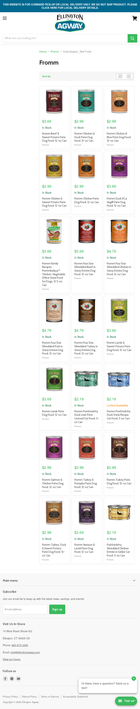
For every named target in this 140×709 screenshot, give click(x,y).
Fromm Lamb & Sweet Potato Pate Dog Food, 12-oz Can (119, 346)
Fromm (54, 51)
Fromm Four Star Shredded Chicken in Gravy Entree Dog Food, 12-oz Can (119, 269)
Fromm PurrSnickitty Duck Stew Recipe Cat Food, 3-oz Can (119, 415)
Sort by (46, 76)
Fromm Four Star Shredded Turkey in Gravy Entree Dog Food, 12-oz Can (86, 348)
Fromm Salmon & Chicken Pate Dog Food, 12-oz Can (52, 483)
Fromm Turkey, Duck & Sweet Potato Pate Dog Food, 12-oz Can (54, 550)
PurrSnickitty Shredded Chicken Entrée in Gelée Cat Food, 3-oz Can (118, 550)
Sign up (57, 609)
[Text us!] (126, 701)
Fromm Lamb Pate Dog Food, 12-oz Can (54, 413)
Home (42, 51)
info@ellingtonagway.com (25, 652)
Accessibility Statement (75, 696)
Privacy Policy (10, 696)
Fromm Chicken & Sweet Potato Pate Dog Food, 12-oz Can (54, 202)
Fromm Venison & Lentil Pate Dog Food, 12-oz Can (84, 548)
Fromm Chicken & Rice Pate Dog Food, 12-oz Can (119, 137)
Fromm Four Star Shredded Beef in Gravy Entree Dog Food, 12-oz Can (85, 269)
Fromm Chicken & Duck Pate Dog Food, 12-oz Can (84, 137)
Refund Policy (29, 696)
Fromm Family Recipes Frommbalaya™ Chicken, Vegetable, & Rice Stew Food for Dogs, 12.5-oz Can (54, 274)
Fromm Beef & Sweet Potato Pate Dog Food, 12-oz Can (54, 137)
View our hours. (12, 659)
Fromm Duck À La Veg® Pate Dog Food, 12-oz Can (117, 202)
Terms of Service (50, 696)
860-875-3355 (20, 645)
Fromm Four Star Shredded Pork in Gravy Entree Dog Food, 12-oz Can (52, 348)
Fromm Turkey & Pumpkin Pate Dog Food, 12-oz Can (85, 483)
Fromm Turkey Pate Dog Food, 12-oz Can (119, 481)
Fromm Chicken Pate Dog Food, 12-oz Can (86, 200)
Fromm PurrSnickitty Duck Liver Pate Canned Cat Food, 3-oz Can (86, 417)
